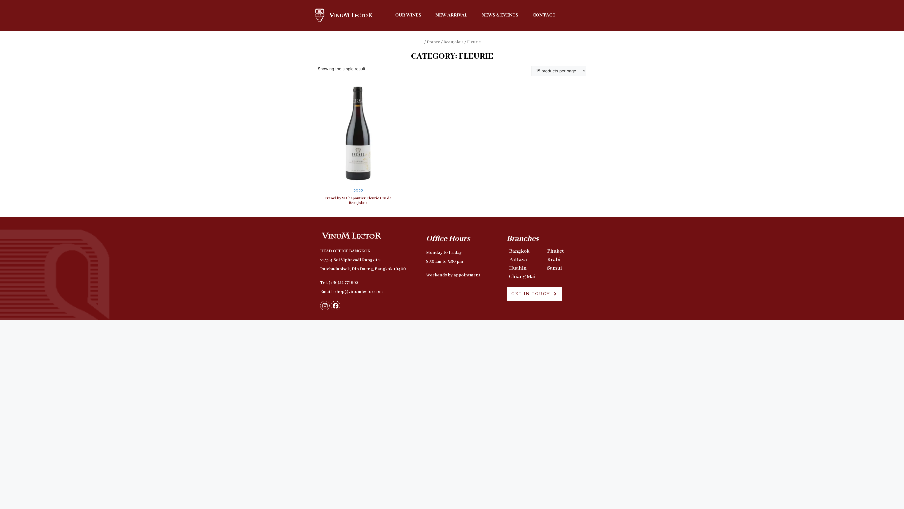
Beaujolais (454, 42)
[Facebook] (335, 305)
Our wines (408, 15)
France (433, 42)
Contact (544, 15)
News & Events (500, 15)
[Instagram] (325, 305)
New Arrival (452, 15)
